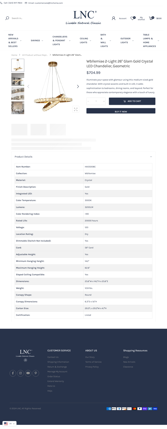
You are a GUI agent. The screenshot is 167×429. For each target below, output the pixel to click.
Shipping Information (58, 362)
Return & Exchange (57, 366)
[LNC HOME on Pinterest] (36, 373)
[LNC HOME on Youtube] (28, 373)
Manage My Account (57, 371)
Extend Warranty (55, 381)
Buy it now (121, 111)
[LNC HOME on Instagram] (20, 373)
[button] (78, 86)
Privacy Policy (92, 366)
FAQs (49, 390)
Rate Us (51, 386)
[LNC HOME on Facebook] (13, 373)
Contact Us (53, 357)
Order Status (53, 376)
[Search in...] (8, 18)
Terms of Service (93, 362)
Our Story (90, 357)
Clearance (128, 366)
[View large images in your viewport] (76, 109)
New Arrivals (129, 362)
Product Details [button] (23, 156)
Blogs (126, 357)
